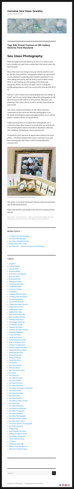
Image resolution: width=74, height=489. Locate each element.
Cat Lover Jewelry (15, 289)
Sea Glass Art (14, 375)
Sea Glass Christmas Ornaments (21, 388)
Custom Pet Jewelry (16, 299)
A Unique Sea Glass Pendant (19, 236)
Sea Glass (12, 373)
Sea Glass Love (14, 403)
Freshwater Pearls (15, 325)
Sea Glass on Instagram (17, 408)
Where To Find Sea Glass (18, 449)
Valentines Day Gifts (16, 444)
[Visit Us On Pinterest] (65, 485)
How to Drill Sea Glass (17, 342)
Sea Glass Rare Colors (17, 421)
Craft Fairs (13, 292)
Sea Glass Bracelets (16, 385)
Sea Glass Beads (15, 380)
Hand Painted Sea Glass (17, 340)
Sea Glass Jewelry (21, 217)
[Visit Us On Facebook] (60, 485)
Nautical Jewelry (15, 358)
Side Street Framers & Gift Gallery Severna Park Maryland (32, 219)
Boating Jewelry (15, 279)
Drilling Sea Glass (15, 309)
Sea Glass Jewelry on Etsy (18, 401)
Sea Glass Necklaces (16, 406)
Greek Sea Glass (15, 335)
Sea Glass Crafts (15, 390)
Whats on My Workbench (18, 446)
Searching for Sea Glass (17, 431)
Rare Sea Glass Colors (17, 370)
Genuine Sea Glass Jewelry (25, 11)
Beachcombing (14, 271)
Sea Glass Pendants (16, 413)
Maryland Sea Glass (16, 352)
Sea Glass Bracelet (15, 383)
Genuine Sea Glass (15, 327)
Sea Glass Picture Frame (18, 418)
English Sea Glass (15, 312)
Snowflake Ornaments (17, 436)
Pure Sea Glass (14, 368)
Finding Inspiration (16, 319)
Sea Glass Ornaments (17, 411)
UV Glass (12, 441)
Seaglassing (13, 429)
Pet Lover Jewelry (15, 365)
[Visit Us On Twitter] (68, 485)
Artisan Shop (14, 269)
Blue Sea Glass (14, 276)
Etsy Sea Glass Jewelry (17, 317)
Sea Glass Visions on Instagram (20, 423)
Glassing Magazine (16, 332)
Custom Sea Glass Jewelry (18, 304)
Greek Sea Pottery (15, 337)
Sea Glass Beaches (15, 378)
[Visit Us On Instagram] (62, 485)
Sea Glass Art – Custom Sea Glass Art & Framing (26, 246)
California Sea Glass (16, 284)
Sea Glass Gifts (14, 396)
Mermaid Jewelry (15, 355)
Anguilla (12, 264)
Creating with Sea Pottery (18, 297)
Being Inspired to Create (18, 244)
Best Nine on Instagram (17, 274)
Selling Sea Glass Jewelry (18, 434)
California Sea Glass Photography (37, 217)
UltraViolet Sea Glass (16, 439)
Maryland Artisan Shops (18, 350)
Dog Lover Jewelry (15, 307)
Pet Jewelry (13, 363)
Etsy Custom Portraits (17, 314)
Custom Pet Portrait (16, 302)
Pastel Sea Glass (15, 360)
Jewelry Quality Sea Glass (18, 347)
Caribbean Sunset (15, 286)
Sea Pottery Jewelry (16, 426)
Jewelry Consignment (17, 345)
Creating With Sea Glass (18, 294)
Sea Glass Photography (25, 56)
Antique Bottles (14, 266)
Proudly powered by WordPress (34, 483)
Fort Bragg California (17, 322)
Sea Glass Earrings (16, 393)
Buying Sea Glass (15, 281)
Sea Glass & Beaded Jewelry (19, 241)
